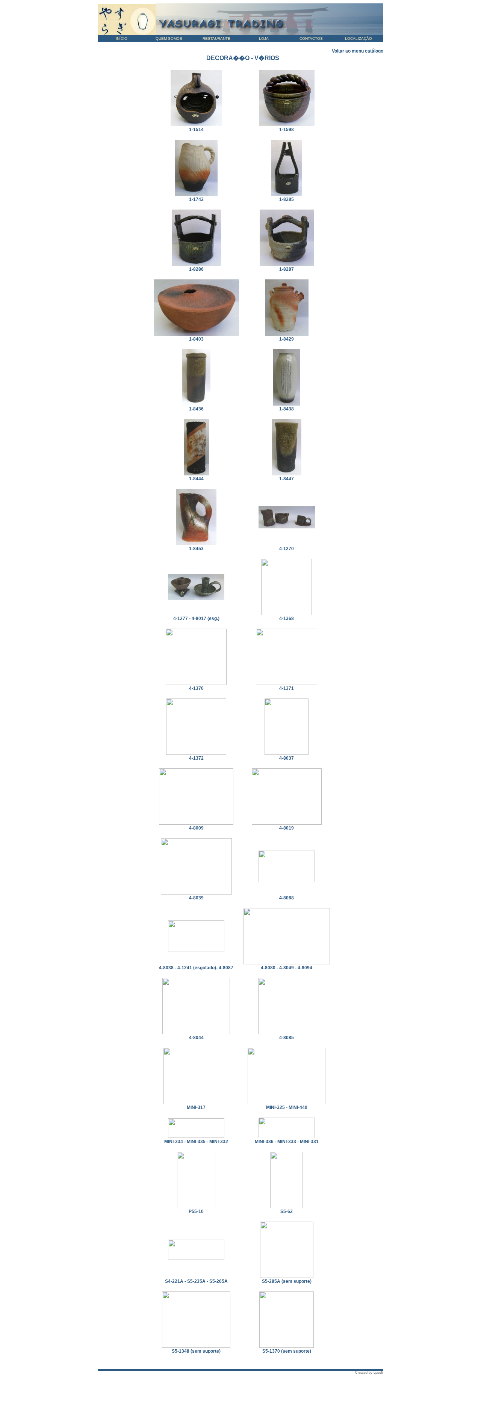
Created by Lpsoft (369, 1372)
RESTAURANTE (216, 38)
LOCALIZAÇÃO (358, 38)
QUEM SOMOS (169, 38)
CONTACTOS (311, 38)
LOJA (264, 38)
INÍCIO (121, 38)
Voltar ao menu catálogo (357, 51)
